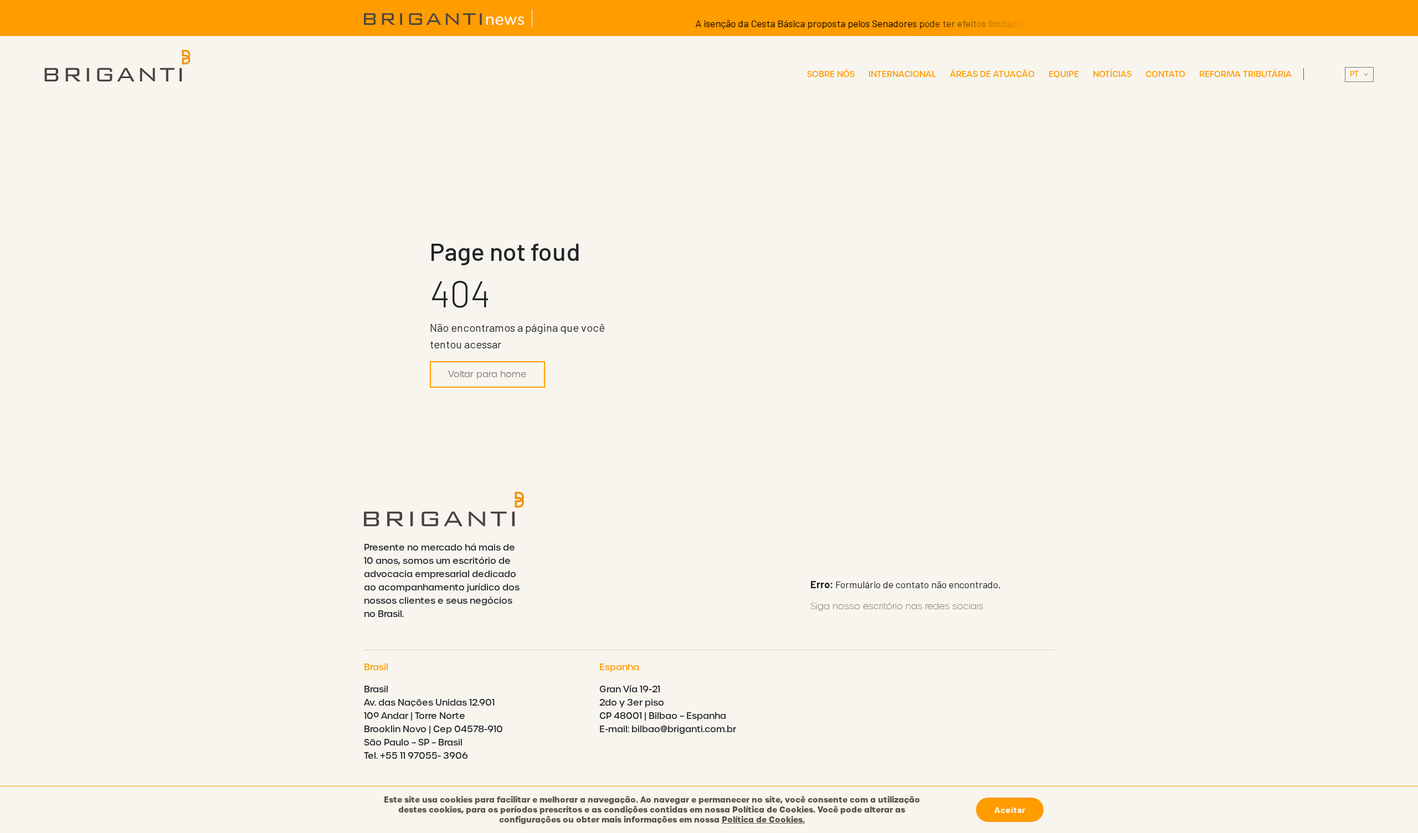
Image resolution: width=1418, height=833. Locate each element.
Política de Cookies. (763, 819)
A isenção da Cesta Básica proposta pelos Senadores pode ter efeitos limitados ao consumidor (875, 23)
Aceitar (1009, 809)
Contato (1165, 74)
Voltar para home (487, 374)
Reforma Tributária (1245, 74)
